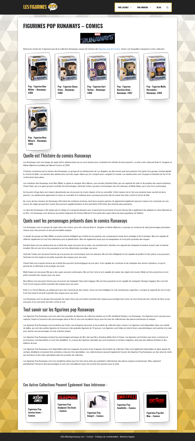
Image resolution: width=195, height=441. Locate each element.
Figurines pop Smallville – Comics (126, 406)
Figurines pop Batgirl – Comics (95, 414)
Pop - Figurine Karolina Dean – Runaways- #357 (124, 90)
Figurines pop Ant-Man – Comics (155, 414)
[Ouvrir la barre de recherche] (167, 7)
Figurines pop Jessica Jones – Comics (35, 412)
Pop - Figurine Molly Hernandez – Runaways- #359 (156, 90)
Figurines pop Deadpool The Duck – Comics (67, 407)
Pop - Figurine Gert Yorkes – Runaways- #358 (96, 90)
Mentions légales (127, 437)
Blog (159, 7)
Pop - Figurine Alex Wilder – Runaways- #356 (37, 89)
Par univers (142, 7)
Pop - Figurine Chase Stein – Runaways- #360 (67, 90)
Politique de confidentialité (106, 437)
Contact (89, 437)
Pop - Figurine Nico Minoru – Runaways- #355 (37, 141)
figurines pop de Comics (109, 49)
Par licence (123, 7)
